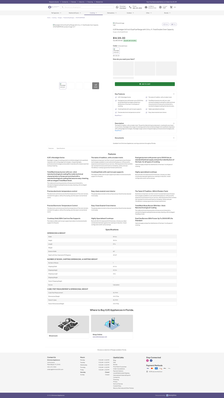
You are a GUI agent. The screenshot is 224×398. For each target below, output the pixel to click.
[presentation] (87, 7)
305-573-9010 (51, 367)
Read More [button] (118, 115)
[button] (62, 85)
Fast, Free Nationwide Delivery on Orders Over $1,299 (162, 2)
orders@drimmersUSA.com (55, 369)
